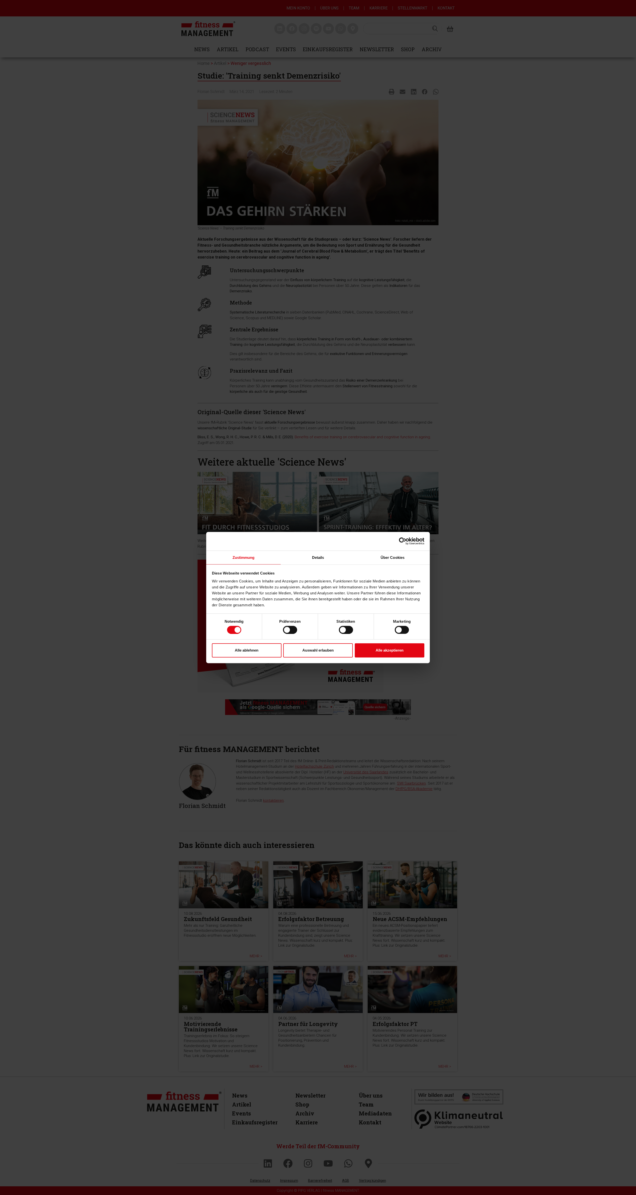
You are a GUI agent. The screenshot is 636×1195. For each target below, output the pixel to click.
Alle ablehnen (246, 650)
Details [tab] (318, 557)
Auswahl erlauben (318, 650)
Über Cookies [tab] (392, 557)
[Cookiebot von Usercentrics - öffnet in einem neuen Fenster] (402, 541)
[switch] (290, 630)
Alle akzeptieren (389, 650)
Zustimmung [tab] (244, 557)
